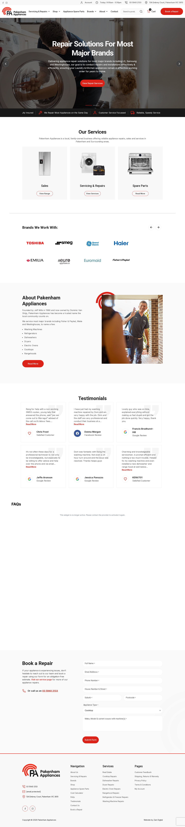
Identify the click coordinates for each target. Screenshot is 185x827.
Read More (33, 363)
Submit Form (91, 740)
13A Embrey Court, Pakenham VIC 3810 (166, 2)
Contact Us (75, 805)
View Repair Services (92, 83)
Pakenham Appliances (47, 820)
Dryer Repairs (108, 785)
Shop (55, 11)
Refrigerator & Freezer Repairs (115, 797)
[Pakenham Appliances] (41, 770)
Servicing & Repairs (38, 11)
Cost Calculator (76, 793)
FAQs (72, 797)
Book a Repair (171, 11)
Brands (90, 11)
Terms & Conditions (143, 785)
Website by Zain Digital (153, 820)
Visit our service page (41, 679)
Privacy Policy (140, 780)
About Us (74, 772)
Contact (114, 11)
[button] (6, 63)
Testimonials (75, 801)
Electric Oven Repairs (111, 789)
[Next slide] (158, 227)
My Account (139, 789)
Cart (153, 11)
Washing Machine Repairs (113, 801)
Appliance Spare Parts (73, 11)
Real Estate (107, 772)
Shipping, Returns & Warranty (147, 776)
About (102, 11)
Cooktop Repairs (110, 776)
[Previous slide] (151, 227)
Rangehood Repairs (111, 793)
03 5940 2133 (135, 2)
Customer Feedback (143, 772)
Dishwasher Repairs (111, 780)
